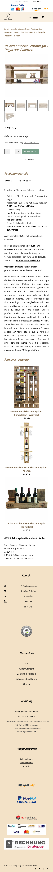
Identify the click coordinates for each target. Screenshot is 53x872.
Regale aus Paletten (11, 32)
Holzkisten (26, 766)
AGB (26, 663)
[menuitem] (21, 2)
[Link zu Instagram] (43, 869)
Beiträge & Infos (28, 591)
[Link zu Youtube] (39, 869)
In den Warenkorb (30, 151)
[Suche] (28, 17)
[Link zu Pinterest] (47, 869)
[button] (29, 159)
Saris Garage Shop (22, 29)
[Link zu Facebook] (35, 869)
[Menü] (34, 17)
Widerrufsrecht (26, 668)
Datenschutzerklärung (26, 679)
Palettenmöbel (36, 29)
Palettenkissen (26, 759)
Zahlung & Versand (26, 673)
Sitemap (26, 684)
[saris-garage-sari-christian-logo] (22, 17)
